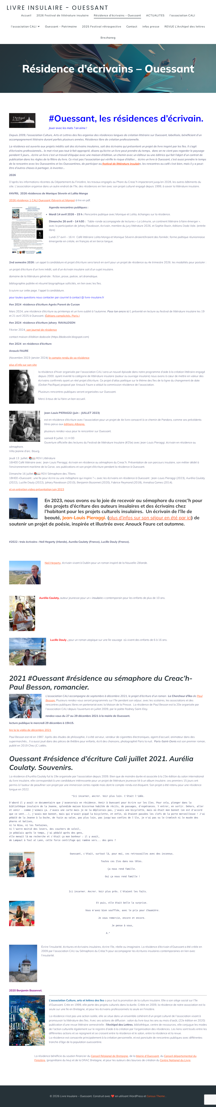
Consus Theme (156, 1096)
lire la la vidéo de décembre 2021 (30, 730)
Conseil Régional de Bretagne (109, 1056)
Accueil (26, 15)
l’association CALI (182, 15)
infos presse (150, 26)
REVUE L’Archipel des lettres (185, 26)
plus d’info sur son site (23, 364)
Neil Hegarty (53, 562)
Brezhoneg (108, 37)
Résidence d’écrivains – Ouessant (117, 15)
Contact (131, 26)
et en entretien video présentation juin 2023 (36, 489)
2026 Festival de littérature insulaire (62, 15)
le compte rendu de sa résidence (69, 357)
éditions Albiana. (74, 424)
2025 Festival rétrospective (101, 26)
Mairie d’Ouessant (147, 1056)
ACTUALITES (155, 15)
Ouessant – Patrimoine (61, 26)
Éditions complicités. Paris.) (63, 315)
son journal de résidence (41, 329)
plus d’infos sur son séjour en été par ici (150, 517)
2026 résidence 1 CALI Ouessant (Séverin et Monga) (42, 200)
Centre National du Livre (175, 1060)
